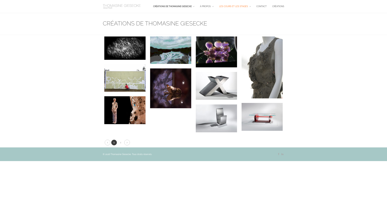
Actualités (118, 60)
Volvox (216, 57)
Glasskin (125, 116)
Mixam (216, 92)
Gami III (262, 122)
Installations (216, 61)
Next (127, 142)
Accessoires (262, 79)
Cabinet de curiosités (171, 94)
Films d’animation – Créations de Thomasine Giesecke (170, 56)
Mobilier (224, 95)
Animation (132, 60)
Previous (107, 142)
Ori (216, 124)
